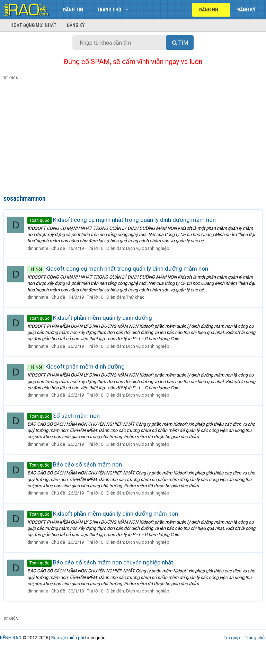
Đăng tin (73, 9)
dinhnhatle (37, 248)
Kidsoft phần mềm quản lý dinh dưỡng (90, 317)
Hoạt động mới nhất (33, 25)
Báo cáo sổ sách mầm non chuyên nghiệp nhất (101, 562)
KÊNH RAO (10, 637)
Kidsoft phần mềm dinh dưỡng (77, 366)
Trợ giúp (232, 637)
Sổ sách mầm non (64, 415)
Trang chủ (109, 9)
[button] (126, 10)
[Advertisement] (133, 138)
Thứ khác (135, 297)
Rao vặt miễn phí (67, 637)
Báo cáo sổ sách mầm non (75, 464)
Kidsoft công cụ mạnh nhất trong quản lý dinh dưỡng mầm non (122, 219)
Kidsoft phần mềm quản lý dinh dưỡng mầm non (103, 513)
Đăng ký (76, 25)
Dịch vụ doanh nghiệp (147, 248)
